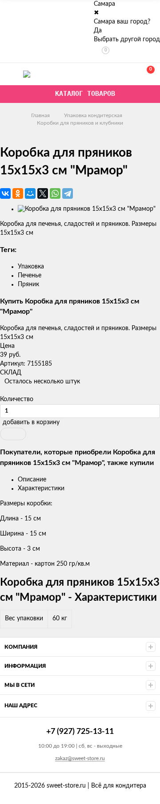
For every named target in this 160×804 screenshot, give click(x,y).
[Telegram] (67, 193)
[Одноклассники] (17, 193)
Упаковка (31, 267)
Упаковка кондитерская (93, 115)
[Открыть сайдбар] (10, 9)
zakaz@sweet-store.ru (80, 758)
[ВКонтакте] (5, 193)
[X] (42, 193)
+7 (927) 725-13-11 (107, 74)
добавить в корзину (31, 422)
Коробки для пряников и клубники (80, 123)
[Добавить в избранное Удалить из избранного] (13, 434)
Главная (40, 115)
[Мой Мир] (30, 193)
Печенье (29, 275)
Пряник (28, 284)
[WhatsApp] (55, 193)
